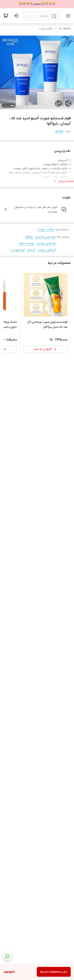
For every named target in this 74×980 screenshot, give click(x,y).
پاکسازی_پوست (46, 243)
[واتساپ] (7, 956)
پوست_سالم (26, 243)
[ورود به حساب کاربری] (16, 15)
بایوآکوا (59, 131)
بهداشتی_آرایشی (45, 237)
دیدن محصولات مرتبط (53, 972)
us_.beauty (65, 28)
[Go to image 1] (12, 105)
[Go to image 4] (3, 105)
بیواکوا (29, 237)
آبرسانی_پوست (46, 250)
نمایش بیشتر (66, 181)
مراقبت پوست (45, 28)
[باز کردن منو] (67, 15)
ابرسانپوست (17, 250)
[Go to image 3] (6, 105)
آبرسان (31, 250)
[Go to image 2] (8, 105)
